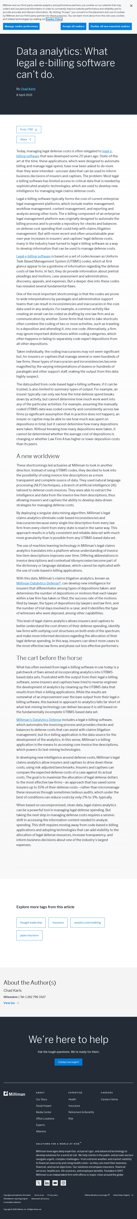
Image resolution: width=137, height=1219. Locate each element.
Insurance (74, 1105)
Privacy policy (52, 1195)
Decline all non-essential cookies (110, 26)
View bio (9, 1003)
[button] (38, 1183)
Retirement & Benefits (81, 1112)
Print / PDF (26, 129)
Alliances (41, 1131)
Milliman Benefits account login (96, 1195)
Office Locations (45, 1118)
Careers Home (109, 1099)
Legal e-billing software (33, 256)
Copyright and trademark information (17, 1195)
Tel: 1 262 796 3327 (33, 997)
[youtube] (55, 1183)
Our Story (41, 1099)
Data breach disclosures (40, 1199)
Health (72, 1099)
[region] (68, 17)
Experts (40, 1125)
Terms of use (39, 1195)
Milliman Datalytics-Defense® (38, 583)
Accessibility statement (12, 1202)
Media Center (44, 1112)
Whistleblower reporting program (16, 1199)
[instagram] (63, 1183)
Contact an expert (68, 1062)
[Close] (131, 6)
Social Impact (43, 1105)
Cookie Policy (54, 19)
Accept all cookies (73, 26)
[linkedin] (47, 1183)
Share (23, 139)
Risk (70, 1118)
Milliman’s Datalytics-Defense (38, 720)
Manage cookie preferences (21, 26)
